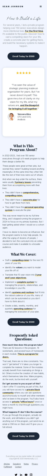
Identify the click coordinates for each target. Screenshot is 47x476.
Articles (7, 464)
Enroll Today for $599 (23, 56)
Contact (18, 467)
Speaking (17, 464)
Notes (26, 464)
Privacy (35, 464)
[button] (40, 6)
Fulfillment (8, 467)
